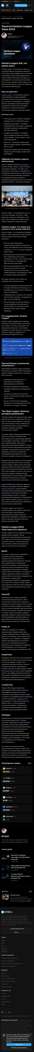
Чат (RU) (3, 999)
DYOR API (4, 951)
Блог (10, 16)
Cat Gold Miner (9, 488)
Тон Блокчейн (18, 16)
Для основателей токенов (8, 981)
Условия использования (7, 961)
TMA (13, 10)
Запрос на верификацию (8, 978)
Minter (3, 943)
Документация (5, 976)
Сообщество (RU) (6, 1001)
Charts (3, 945)
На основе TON (27, 1016)
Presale (3, 940)
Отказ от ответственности (8, 966)
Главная (4, 16)
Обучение (20, 10)
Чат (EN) (3, 993)
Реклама (3, 973)
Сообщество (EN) (6, 996)
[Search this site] (29, 5)
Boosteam (16, 495)
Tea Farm (26, 499)
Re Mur (10, 34)
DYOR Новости (6, 10)
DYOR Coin (4, 948)
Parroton (19, 499)
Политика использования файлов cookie (12, 963)
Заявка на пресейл (6, 986)
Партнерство (4, 984)
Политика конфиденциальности (9, 958)
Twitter (3, 1004)
